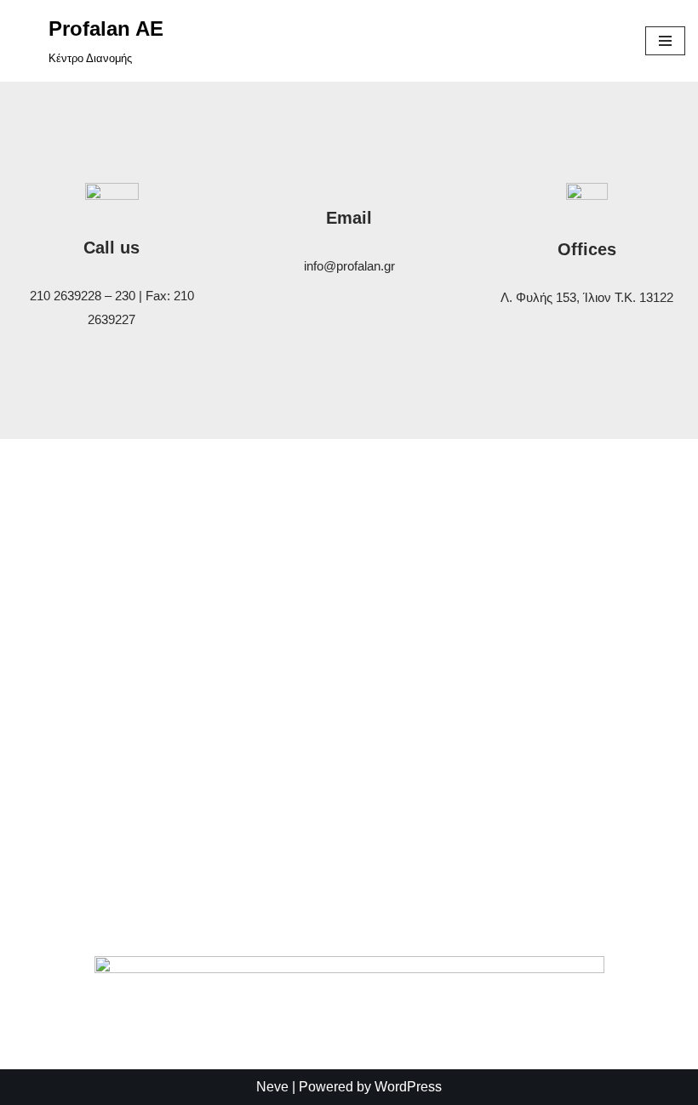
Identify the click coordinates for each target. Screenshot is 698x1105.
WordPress (408, 1086)
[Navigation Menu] (665, 40)
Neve (272, 1086)
